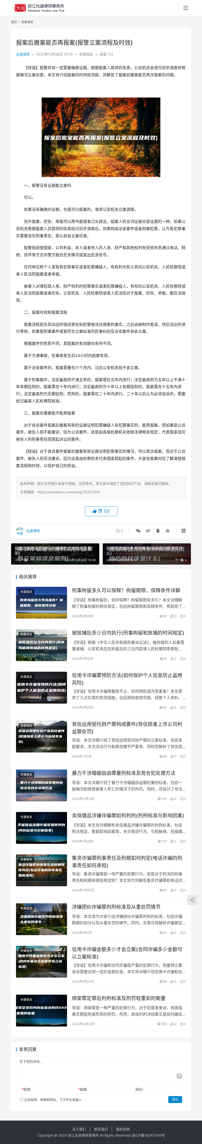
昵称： (28, 1089)
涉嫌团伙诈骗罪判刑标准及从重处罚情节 (116, 907)
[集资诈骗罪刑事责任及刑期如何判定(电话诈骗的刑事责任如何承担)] (41, 870)
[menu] (186, 7)
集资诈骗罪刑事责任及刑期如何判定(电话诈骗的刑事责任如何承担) (127, 861)
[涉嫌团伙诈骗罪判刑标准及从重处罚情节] (41, 919)
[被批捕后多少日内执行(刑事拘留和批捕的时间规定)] (41, 645)
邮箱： (84, 1089)
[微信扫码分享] (138, 530)
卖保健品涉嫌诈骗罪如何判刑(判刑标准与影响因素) (128, 816)
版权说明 (123, 1129)
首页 (14, 22)
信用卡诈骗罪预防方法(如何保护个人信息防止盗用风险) (127, 679)
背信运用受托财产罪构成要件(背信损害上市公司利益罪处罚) (127, 727)
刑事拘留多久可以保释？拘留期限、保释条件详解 (126, 590)
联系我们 (101, 1129)
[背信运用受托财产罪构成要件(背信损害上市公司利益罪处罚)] (41, 736)
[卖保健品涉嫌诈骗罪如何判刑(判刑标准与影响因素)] (41, 828)
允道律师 (23, 54)
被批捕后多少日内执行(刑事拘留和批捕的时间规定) (128, 633)
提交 (175, 1099)
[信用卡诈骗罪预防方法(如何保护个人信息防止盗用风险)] (41, 688)
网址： (140, 1089)
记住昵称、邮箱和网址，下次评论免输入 (52, 1100)
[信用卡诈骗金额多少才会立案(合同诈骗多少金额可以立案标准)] (41, 962)
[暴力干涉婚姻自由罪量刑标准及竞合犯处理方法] (41, 785)
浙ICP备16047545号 (148, 1135)
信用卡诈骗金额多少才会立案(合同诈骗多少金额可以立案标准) (127, 953)
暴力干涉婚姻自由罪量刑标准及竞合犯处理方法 (123, 773)
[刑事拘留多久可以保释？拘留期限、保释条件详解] (41, 603)
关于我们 (79, 1129)
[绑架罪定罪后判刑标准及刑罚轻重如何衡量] (41, 1010)
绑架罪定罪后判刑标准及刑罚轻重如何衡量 (119, 998)
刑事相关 (86, 54)
